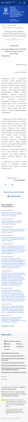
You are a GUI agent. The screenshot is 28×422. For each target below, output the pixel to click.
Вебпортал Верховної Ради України (10, 353)
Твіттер (20, 343)
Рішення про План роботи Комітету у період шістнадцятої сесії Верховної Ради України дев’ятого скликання (13, 239)
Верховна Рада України (14, 20)
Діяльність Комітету (8, 27)
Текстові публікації (11, 25)
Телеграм (7, 349)
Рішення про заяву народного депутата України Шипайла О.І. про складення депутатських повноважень (12, 222)
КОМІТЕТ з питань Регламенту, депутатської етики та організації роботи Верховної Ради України (17, 12)
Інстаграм (20, 346)
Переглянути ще (6, 326)
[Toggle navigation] (2, 2)
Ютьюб (7, 346)
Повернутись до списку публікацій (14, 192)
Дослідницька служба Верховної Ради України (13, 362)
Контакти (4, 376)
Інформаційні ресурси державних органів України (14, 372)
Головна (3, 25)
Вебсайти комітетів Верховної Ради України (12, 356)
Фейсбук (8, 343)
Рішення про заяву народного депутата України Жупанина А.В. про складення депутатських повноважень (12, 214)
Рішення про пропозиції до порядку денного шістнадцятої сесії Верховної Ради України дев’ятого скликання (13, 231)
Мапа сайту (4, 379)
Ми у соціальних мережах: (13, 341)
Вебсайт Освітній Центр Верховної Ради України (14, 365)
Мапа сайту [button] (6, 335)
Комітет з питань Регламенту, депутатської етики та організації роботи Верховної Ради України (14, 393)
